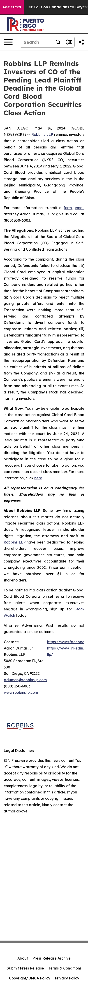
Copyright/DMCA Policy (29, 978)
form (68, 207)
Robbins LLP (42, 134)
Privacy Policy (67, 978)
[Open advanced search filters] (68, 42)
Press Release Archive (51, 958)
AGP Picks (12, 7)
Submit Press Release (25, 968)
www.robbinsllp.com (21, 692)
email (79, 207)
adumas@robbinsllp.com (25, 680)
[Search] (58, 42)
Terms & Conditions (65, 968)
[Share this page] (81, 42)
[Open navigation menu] (8, 42)
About (22, 958)
